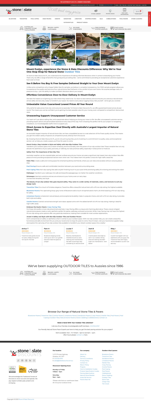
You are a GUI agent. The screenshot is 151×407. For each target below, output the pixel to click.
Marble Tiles (106, 315)
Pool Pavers (115, 315)
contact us (80, 335)
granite (57, 18)
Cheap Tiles (106, 381)
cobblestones (111, 18)
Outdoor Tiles (72, 72)
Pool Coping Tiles (33, 169)
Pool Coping (106, 369)
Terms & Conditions (86, 358)
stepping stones (90, 18)
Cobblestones (93, 317)
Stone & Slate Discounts (26, 399)
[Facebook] (22, 360)
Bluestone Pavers (33, 190)
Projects (82, 367)
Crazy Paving (106, 365)
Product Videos (82, 22)
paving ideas (110, 13)
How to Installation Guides (88, 369)
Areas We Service (85, 377)
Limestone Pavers (33, 196)
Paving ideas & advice (87, 373)
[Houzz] (30, 360)
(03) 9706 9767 (108, 5)
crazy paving (47, 18)
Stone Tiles (105, 379)
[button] (20, 236)
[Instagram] (34, 360)
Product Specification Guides (89, 371)
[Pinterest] (26, 360)
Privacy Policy (84, 360)
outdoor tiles (68, 22)
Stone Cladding (81, 317)
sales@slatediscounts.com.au (63, 360)
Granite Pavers (32, 201)
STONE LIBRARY (96, 13)
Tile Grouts (105, 384)
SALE (101, 18)
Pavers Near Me (85, 379)
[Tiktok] (18, 360)
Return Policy (84, 365)
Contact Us (103, 317)
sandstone (67, 18)
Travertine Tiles (32, 187)
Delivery (82, 356)
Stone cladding (136, 18)
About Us (83, 354)
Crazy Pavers (96, 315)
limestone (78, 18)
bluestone (12, 18)
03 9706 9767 (94, 326)
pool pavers (124, 18)
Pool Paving (31, 166)
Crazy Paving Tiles (54, 207)
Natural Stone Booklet (87, 375)
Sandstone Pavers (84, 315)
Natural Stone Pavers (67, 317)
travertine (23, 18)
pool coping (35, 18)
